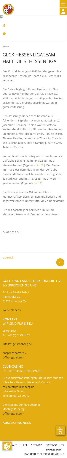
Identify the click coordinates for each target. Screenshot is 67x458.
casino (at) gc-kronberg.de (18, 387)
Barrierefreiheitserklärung (44, 454)
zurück (8, 257)
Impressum (53, 449)
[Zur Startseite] (8, 7)
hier (38, 165)
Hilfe (24, 445)
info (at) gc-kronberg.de (17, 344)
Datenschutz (55, 445)
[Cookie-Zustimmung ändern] (7, 446)
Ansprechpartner (14, 353)
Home (6, 46)
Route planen (12, 310)
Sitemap (36, 445)
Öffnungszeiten (13, 357)
